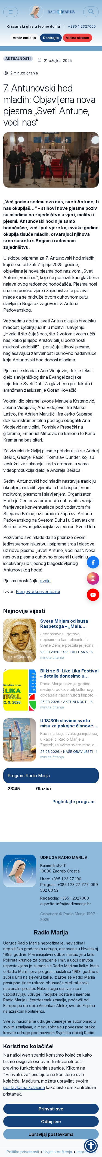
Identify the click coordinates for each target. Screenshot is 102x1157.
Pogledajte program (73, 801)
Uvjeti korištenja (58, 1151)
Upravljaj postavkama (51, 1134)
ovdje (45, 580)
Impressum (86, 1151)
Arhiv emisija (24, 37)
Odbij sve (51, 1121)
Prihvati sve (51, 1109)
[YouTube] (93, 595)
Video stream (77, 37)
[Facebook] (93, 562)
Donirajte (51, 37)
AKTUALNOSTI (18, 59)
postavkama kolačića (24, 1087)
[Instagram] (93, 578)
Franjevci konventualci (38, 591)
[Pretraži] (91, 11)
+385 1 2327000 (82, 26)
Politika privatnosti (23, 1151)
